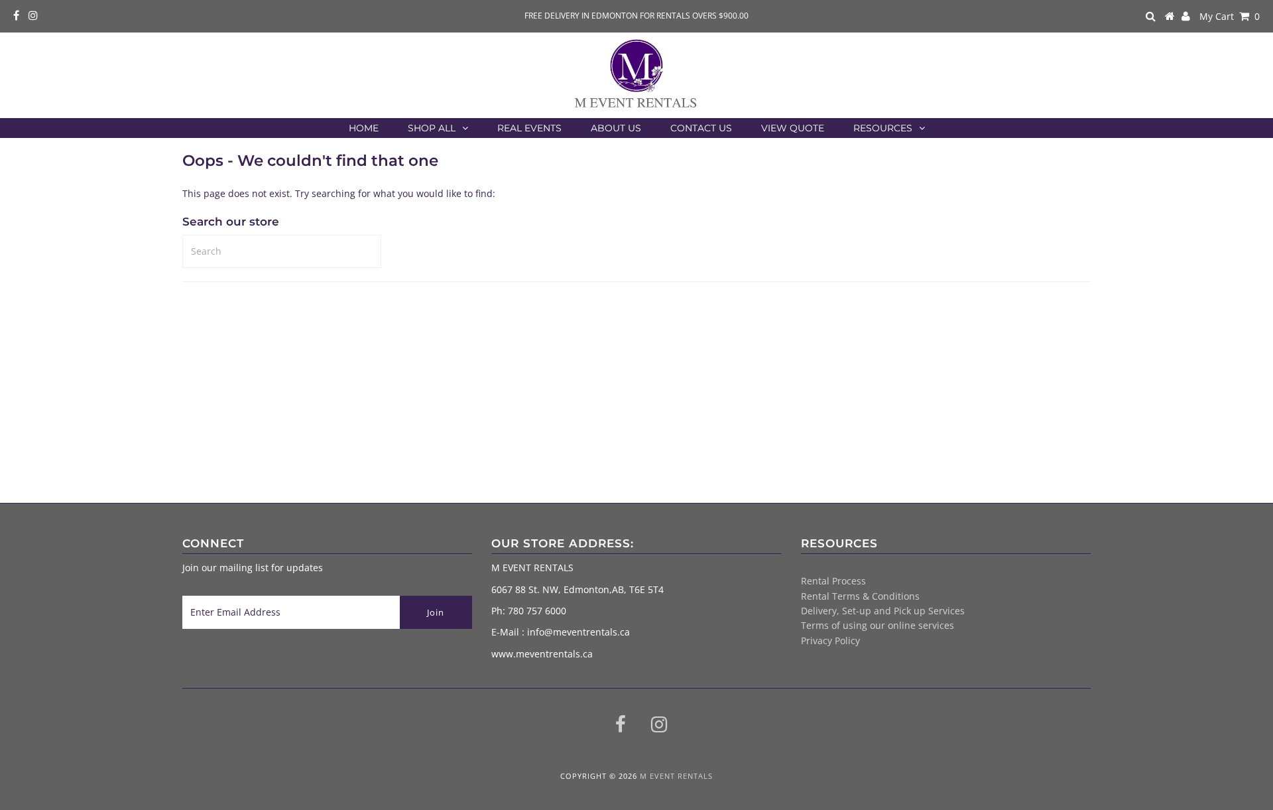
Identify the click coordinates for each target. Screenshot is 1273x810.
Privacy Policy (830, 640)
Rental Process (833, 580)
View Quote (792, 128)
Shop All (431, 128)
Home (364, 128)
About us (616, 128)
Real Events (529, 128)
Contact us (701, 128)
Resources (882, 128)
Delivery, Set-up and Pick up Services (883, 610)
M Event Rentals (676, 776)
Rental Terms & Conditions (860, 596)
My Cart (1229, 16)
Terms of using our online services (877, 625)
